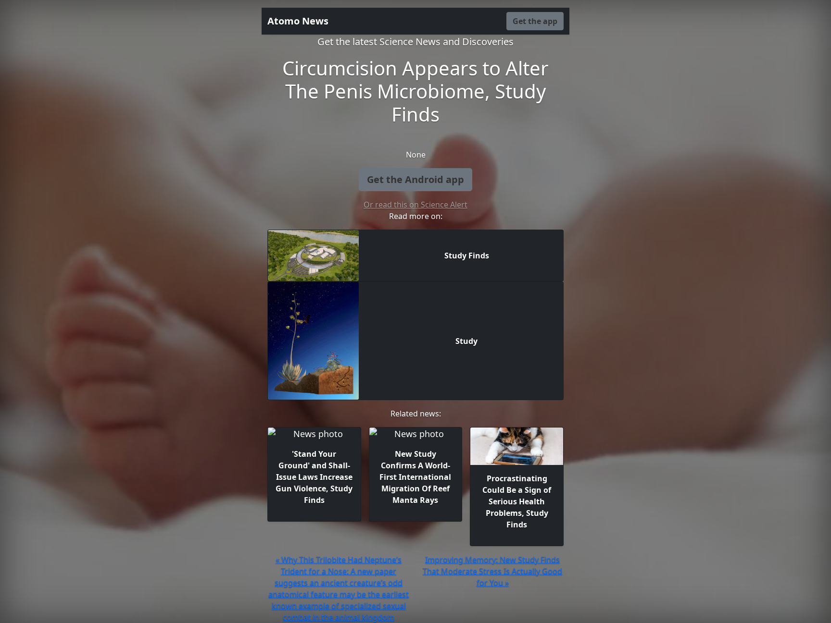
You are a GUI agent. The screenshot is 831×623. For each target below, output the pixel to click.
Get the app (535, 21)
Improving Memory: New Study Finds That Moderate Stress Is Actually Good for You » (492, 571)
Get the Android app (415, 179)
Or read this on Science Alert (415, 204)
